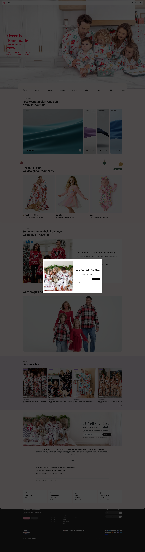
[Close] (100, 261)
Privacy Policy (93, 282)
